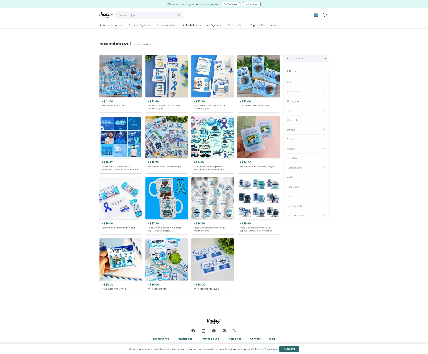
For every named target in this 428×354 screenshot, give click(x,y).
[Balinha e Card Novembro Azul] (120, 206)
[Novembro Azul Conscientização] (258, 145)
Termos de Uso (210, 338)
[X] (235, 331)
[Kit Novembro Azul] (166, 265)
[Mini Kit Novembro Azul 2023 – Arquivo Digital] (212, 83)
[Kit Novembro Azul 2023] (212, 265)
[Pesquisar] (179, 15)
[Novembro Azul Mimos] (120, 265)
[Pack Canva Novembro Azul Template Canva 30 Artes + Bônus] (120, 145)
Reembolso (235, 338)
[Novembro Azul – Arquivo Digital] (166, 145)
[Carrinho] (325, 15)
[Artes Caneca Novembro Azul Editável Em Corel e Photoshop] (258, 206)
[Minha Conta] (316, 16)
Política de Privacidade (265, 349)
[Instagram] (203, 331)
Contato (255, 338)
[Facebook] (214, 331)
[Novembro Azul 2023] (120, 83)
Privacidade (185, 338)
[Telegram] (193, 331)
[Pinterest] (224, 331)
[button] (125, 25)
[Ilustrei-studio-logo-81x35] (106, 15)
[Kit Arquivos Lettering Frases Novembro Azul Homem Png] (212, 145)
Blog (272, 338)
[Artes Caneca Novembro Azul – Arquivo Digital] (212, 206)
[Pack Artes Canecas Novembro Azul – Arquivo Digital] (166, 206)
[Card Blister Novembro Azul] (258, 83)
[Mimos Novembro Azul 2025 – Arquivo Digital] (166, 83)
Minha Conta (161, 338)
